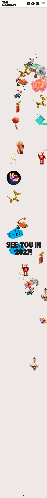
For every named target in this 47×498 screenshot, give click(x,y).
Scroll (23, 493)
